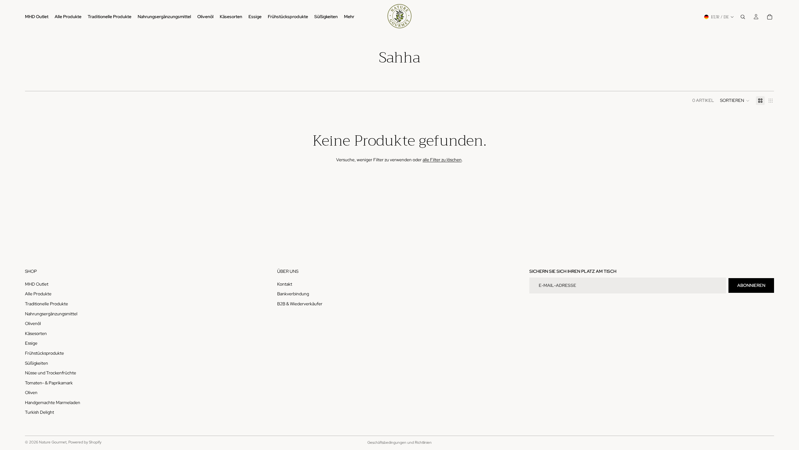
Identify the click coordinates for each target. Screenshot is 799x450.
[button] (735, 101)
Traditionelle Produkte (46, 304)
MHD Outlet (36, 284)
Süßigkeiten (36, 363)
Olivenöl (33, 323)
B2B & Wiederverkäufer (299, 304)
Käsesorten (36, 333)
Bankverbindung (293, 294)
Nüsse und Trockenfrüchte (50, 373)
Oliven (31, 392)
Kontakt (284, 284)
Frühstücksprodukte (44, 353)
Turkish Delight (39, 412)
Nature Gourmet (52, 442)
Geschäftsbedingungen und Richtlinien (399, 442)
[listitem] (349, 16)
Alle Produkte (38, 294)
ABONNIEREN (751, 285)
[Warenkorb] (770, 17)
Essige (31, 343)
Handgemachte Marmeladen (52, 402)
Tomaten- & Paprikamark (49, 383)
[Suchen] (743, 17)
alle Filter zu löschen (442, 159)
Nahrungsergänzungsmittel (51, 314)
